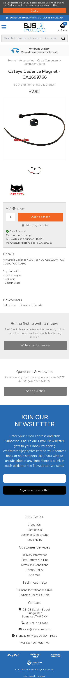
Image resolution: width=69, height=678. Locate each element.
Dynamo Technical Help (34, 595)
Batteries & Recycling (34, 535)
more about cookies (47, 5)
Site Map (34, 575)
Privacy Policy (34, 570)
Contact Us (34, 530)
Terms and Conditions (34, 565)
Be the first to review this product (34, 84)
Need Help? (34, 540)
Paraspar (41, 676)
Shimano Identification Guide (35, 590)
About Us (34, 525)
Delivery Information (34, 555)
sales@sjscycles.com (36, 629)
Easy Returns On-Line (34, 560)
